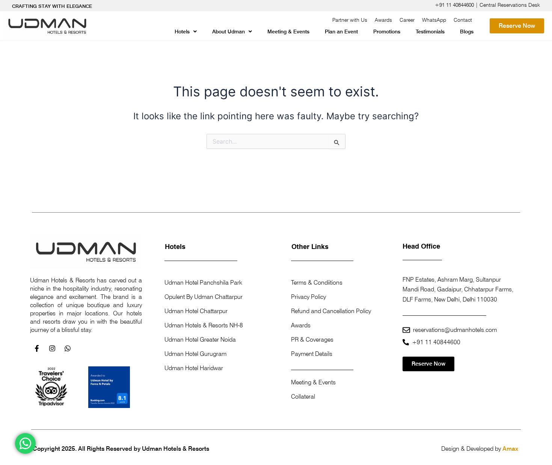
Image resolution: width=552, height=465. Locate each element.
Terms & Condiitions (316, 282)
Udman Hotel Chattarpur (196, 311)
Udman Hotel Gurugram (195, 353)
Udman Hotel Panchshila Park (203, 282)
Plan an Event (341, 31)
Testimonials (430, 31)
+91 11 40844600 (436, 342)
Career (407, 20)
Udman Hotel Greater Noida (200, 339)
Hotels (182, 31)
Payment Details (311, 353)
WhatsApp (434, 20)
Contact (463, 20)
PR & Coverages (312, 339)
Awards (383, 20)
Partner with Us (349, 20)
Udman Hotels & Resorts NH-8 (203, 325)
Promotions (386, 31)
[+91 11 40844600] (406, 342)
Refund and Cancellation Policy (331, 311)
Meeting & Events (288, 31)
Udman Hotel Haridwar (193, 368)
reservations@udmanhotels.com (455, 329)
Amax (510, 448)
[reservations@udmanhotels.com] (406, 330)
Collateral (303, 396)
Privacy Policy (308, 296)
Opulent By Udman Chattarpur (203, 296)
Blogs (467, 31)
